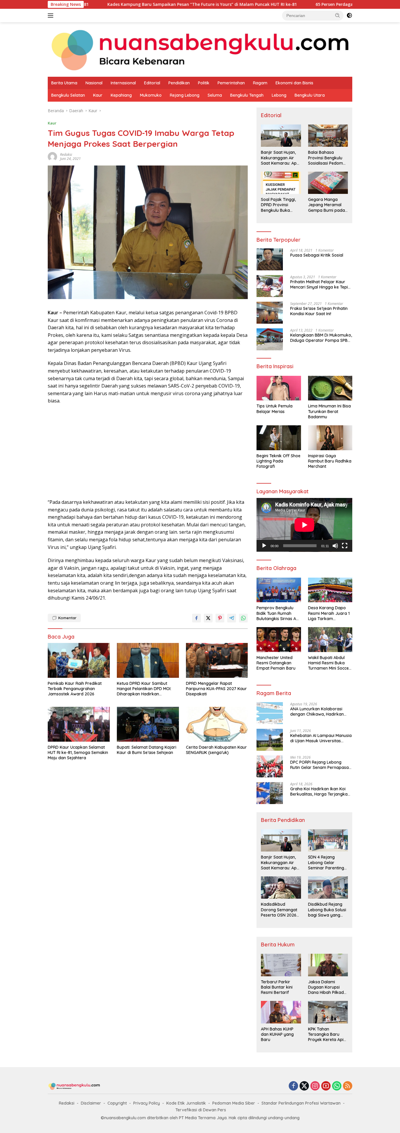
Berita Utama (64, 83)
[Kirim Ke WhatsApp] (243, 618)
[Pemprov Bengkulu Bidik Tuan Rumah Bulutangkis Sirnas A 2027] (279, 590)
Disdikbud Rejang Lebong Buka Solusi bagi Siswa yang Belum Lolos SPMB (327, 910)
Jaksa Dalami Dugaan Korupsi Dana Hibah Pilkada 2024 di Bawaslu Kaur (327, 987)
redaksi (66, 154)
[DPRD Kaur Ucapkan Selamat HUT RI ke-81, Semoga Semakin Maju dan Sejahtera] (79, 724)
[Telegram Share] (231, 618)
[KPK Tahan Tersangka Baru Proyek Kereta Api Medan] (328, 1012)
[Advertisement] (148, 452)
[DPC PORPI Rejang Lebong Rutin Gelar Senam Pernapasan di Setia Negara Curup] (270, 766)
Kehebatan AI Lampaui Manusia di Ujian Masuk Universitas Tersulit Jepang (321, 738)
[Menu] (52, 16)
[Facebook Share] (196, 618)
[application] (304, 525)
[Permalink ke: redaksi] (52, 156)
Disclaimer (91, 1103)
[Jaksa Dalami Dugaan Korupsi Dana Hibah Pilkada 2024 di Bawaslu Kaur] (328, 965)
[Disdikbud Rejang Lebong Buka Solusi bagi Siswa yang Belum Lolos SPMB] (328, 887)
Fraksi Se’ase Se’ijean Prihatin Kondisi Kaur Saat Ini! (319, 311)
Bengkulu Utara (310, 95)
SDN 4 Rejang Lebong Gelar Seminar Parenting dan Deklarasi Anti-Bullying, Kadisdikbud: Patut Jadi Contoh (327, 862)
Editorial (152, 83)
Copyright (117, 1103)
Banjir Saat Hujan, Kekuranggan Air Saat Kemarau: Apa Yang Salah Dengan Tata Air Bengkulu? (280, 158)
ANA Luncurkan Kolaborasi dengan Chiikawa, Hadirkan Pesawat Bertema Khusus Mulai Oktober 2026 (320, 711)
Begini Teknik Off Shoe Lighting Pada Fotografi (278, 461)
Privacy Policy (146, 1103)
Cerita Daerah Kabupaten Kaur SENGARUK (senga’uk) (216, 750)
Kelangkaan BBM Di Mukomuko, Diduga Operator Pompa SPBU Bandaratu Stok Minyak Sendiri (321, 337)
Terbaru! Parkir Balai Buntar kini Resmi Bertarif (277, 987)
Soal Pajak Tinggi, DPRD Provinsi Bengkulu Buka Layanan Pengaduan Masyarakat (278, 205)
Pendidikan (179, 83)
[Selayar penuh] (345, 546)
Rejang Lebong (184, 95)
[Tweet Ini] (208, 618)
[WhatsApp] (336, 1086)
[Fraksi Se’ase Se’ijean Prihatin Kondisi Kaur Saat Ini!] (270, 313)
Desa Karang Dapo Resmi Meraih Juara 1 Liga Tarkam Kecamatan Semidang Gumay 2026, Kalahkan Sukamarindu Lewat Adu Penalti (329, 613)
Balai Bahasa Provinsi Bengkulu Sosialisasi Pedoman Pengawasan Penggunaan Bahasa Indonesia (328, 158)
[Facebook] (293, 1086)
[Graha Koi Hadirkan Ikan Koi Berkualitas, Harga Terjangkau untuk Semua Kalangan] (270, 793)
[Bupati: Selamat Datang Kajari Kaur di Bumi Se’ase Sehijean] (148, 724)
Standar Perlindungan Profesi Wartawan (301, 1103)
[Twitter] (304, 1086)
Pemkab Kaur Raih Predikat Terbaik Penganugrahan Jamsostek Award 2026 (75, 689)
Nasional (94, 83)
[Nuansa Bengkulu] (200, 49)
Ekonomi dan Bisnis (294, 83)
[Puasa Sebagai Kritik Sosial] (270, 259)
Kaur (97, 95)
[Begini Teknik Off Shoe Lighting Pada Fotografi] (279, 437)
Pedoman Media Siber (233, 1103)
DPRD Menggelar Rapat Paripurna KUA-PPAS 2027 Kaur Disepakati (216, 689)
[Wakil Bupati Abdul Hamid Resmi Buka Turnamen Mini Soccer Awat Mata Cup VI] (330, 639)
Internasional (123, 83)
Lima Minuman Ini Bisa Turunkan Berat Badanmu (329, 411)
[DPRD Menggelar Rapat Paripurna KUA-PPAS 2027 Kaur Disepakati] (217, 660)
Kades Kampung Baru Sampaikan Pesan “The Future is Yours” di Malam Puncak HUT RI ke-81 (154, 4)
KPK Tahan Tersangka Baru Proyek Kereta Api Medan (325, 1034)
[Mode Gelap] (349, 16)
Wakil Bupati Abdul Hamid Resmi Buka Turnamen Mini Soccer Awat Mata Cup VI (329, 663)
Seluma (215, 95)
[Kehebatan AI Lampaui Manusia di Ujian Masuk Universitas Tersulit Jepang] (270, 740)
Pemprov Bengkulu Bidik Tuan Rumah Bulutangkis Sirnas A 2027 (276, 613)
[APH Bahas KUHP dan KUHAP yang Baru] (281, 1012)
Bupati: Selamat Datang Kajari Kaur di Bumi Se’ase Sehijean (146, 750)
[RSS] (347, 1086)
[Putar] (264, 546)
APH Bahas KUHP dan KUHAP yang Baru (277, 1034)
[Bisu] (335, 546)
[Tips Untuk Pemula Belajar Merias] (279, 388)
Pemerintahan (231, 83)
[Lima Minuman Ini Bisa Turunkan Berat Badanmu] (330, 388)
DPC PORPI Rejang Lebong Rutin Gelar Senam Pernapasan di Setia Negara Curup (320, 765)
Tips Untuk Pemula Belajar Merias (275, 408)
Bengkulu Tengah (247, 95)
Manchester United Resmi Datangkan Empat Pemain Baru (276, 663)
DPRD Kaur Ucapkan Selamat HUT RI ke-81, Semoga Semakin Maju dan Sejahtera (78, 752)
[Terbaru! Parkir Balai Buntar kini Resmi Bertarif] (281, 965)
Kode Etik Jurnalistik (186, 1103)
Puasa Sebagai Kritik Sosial (316, 255)
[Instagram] (315, 1086)
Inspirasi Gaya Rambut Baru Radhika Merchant (329, 461)
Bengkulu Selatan (68, 95)
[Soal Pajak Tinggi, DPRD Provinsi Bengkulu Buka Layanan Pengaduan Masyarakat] (281, 183)
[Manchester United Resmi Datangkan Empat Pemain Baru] (279, 639)
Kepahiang (121, 95)
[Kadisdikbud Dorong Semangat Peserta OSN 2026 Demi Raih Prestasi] (281, 887)
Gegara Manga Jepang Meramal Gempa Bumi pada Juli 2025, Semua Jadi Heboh (326, 205)
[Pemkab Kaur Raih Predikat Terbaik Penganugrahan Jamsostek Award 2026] (79, 660)
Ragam (260, 83)
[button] (337, 15)
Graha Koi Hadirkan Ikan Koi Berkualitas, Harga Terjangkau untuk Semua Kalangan (320, 791)
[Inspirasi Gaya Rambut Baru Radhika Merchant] (330, 437)
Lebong (279, 95)
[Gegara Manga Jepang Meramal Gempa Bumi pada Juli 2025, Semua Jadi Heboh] (328, 183)
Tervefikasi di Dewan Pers (200, 1109)
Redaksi (66, 1103)
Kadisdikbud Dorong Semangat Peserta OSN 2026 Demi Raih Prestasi (279, 910)
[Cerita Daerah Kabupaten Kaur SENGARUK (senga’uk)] (217, 724)
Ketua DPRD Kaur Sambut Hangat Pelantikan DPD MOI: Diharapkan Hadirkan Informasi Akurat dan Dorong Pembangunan (146, 689)
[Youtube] (326, 1086)
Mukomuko (151, 95)
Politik (203, 83)
